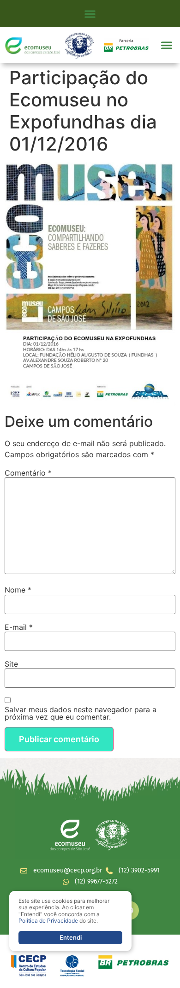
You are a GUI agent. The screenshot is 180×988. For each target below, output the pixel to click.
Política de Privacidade (48, 920)
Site (11, 664)
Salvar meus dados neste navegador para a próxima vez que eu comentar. (80, 713)
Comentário (28, 473)
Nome (18, 589)
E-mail (19, 627)
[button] (90, 14)
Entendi (71, 937)
